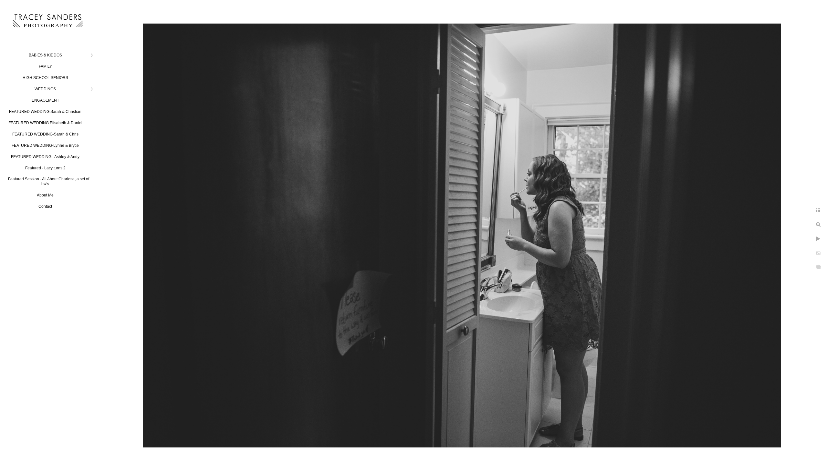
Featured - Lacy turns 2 (45, 168)
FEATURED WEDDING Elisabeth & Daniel (45, 123)
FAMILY (45, 66)
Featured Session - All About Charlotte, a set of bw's (48, 181)
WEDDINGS (45, 89)
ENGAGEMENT (45, 100)
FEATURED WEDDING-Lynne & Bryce (45, 145)
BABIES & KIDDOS (45, 55)
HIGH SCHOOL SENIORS (45, 77)
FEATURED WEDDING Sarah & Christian (45, 111)
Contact (45, 206)
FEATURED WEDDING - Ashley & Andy (45, 157)
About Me (45, 195)
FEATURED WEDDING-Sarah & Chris (45, 134)
